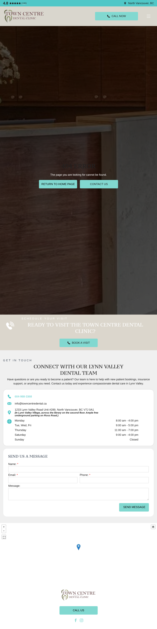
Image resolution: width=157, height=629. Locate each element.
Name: (12, 464)
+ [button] (4, 527)
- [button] (4, 531)
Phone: (84, 474)
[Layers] (153, 527)
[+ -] (78, 550)
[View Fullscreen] (4, 537)
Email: (12, 474)
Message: (14, 485)
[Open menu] (148, 16)
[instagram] (81, 621)
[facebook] (75, 621)
